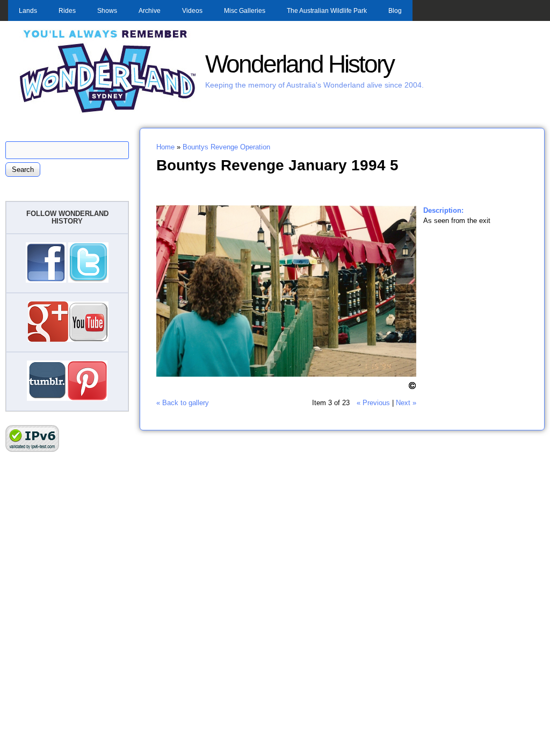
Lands (28, 11)
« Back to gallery (182, 403)
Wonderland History (299, 64)
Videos (192, 11)
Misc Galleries (244, 11)
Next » (406, 403)
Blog (395, 11)
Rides (67, 11)
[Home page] (108, 111)
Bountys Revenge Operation (226, 147)
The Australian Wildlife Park (327, 11)
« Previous (373, 403)
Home (165, 147)
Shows (107, 11)
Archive (150, 11)
